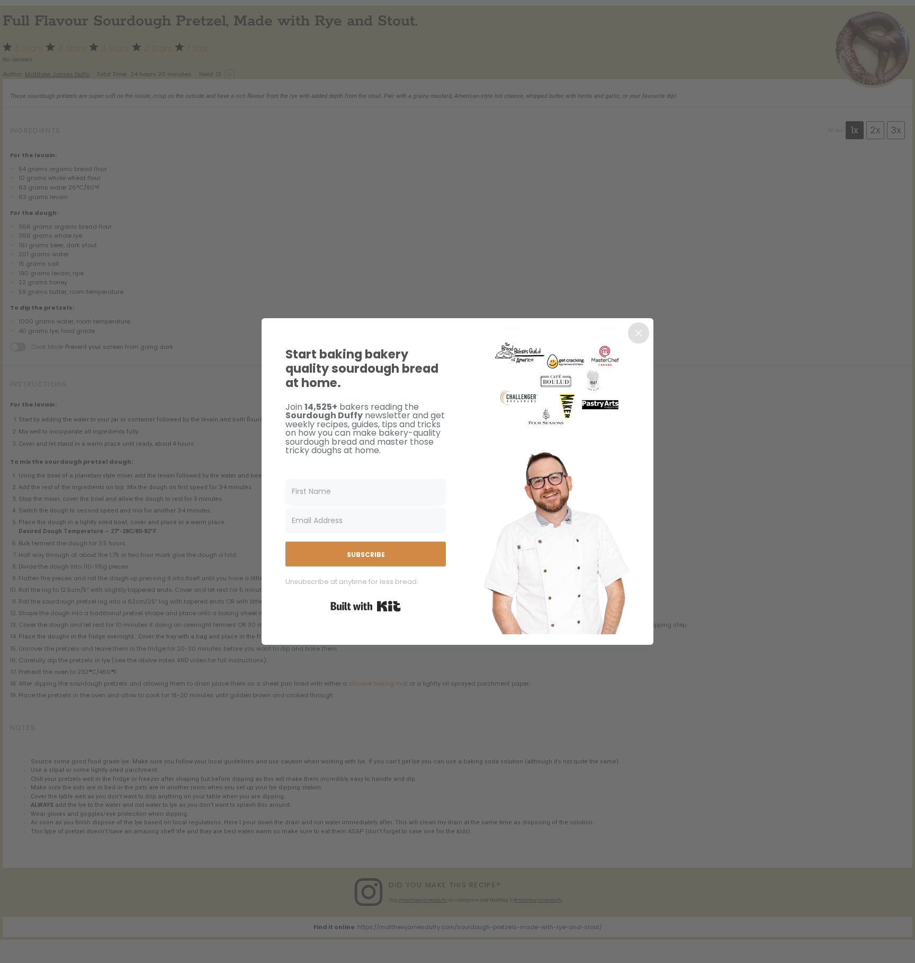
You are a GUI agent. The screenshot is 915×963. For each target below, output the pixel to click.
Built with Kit (365, 606)
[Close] (638, 333)
